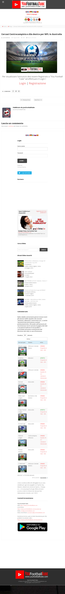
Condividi (7, 91)
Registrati (19, 165)
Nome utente (21, 146)
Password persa (21, 167)
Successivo (43, 477)
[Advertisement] (32, 196)
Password (20, 153)
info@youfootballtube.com (28, 511)
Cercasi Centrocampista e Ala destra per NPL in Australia (31, 34)
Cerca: (28, 339)
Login (22, 83)
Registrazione (37, 83)
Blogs (10, 26)
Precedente (36, 477)
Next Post (37, 100)
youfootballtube (6, 37)
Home (5, 26)
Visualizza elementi (24, 335)
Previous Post (26, 100)
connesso (10, 126)
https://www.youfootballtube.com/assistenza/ (29, 509)
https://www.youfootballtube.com (28, 505)
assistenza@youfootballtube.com (36, 512)
